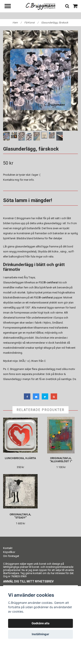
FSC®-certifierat (48, 282)
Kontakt (7, 548)
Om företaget (11, 556)
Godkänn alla (40, 623)
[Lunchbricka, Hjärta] (20, 435)
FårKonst (31, 22)
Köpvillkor (9, 552)
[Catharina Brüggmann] (40, 6)
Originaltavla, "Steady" (20, 516)
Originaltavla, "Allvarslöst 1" (61, 460)
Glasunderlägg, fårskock (55, 22)
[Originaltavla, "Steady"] (20, 491)
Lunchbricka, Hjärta (20, 458)
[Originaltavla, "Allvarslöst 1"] (61, 435)
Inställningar (40, 634)
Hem (17, 22)
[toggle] (10, 6)
